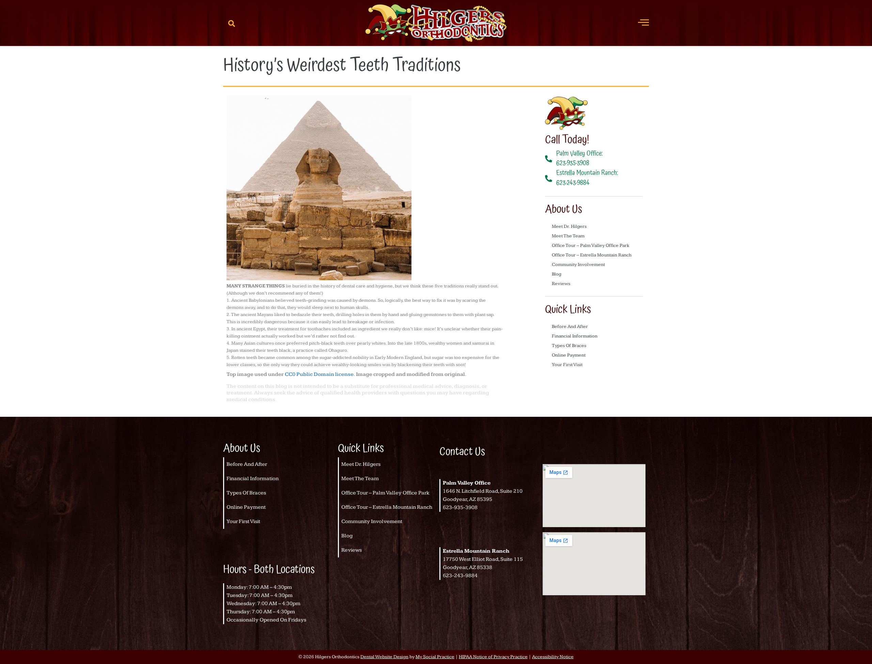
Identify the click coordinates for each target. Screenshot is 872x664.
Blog (556, 274)
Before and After (570, 326)
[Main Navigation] (643, 22)
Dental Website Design (384, 657)
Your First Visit (567, 364)
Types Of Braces (569, 345)
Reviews (561, 283)
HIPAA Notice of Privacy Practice (493, 657)
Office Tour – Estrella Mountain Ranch (592, 255)
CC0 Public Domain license (319, 374)
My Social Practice (435, 657)
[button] (231, 23)
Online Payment (569, 355)
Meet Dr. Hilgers (569, 226)
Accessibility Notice (553, 657)
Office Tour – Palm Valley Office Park (590, 245)
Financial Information (574, 336)
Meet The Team (568, 236)
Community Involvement (578, 264)
